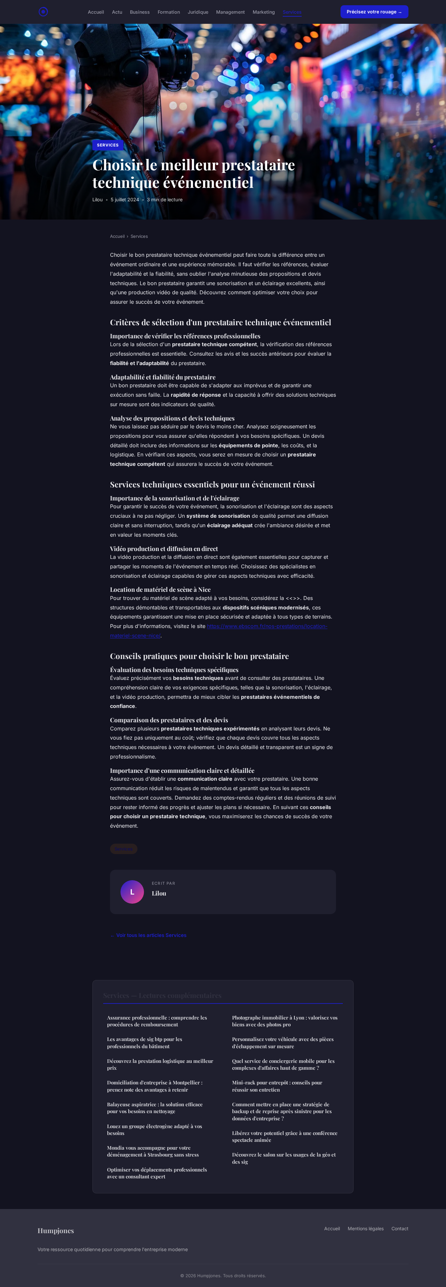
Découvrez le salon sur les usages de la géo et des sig (284, 1158)
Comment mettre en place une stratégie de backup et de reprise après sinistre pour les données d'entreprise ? (282, 1111)
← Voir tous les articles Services (148, 935)
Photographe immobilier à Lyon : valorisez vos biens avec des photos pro (285, 1021)
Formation (169, 11)
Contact (399, 1228)
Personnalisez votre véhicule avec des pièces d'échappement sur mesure (283, 1042)
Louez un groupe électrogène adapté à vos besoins (154, 1129)
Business (140, 11)
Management (230, 11)
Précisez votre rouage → (374, 11)
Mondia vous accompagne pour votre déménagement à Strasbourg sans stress (153, 1151)
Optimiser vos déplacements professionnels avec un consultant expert (157, 1173)
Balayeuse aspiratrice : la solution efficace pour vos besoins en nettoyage (155, 1107)
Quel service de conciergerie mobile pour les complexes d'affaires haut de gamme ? (283, 1064)
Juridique (198, 11)
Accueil (96, 11)
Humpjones (56, 1230)
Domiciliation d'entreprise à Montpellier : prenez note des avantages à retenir (154, 1086)
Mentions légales (366, 1228)
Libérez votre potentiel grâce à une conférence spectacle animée (285, 1136)
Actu (117, 11)
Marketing (264, 11)
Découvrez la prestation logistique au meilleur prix (160, 1064)
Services (292, 11)
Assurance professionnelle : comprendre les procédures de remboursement (157, 1021)
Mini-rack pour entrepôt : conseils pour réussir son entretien (277, 1086)
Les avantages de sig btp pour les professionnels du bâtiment (144, 1042)
